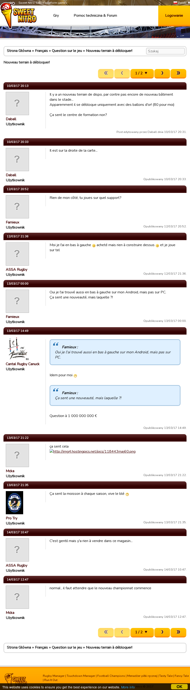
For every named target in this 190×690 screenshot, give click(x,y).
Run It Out (50, 680)
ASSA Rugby (16, 269)
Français (41, 50)
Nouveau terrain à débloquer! (109, 50)
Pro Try (11, 518)
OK (179, 686)
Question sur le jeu (67, 50)
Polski (181, 3)
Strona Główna (19, 50)
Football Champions (111, 676)
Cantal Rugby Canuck (23, 364)
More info (128, 687)
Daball (11, 119)
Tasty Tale (166, 676)
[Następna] (162, 73)
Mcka (10, 471)
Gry (56, 15)
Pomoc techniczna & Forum (95, 15)
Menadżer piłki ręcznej (142, 676)
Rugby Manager (54, 676)
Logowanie (174, 15)
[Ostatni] (178, 73)
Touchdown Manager (81, 676)
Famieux (12, 222)
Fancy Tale (182, 676)
